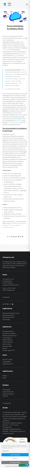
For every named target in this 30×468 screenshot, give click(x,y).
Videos (4, 378)
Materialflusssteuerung (8, 315)
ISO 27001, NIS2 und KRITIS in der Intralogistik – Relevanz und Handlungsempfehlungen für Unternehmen (15, 419)
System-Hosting (7, 344)
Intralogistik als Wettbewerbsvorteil (12, 429)
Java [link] (21, 190)
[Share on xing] (20, 236)
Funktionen (23, 53)
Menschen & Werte (7, 359)
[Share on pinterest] (13, 236)
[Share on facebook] (8, 236)
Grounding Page (7, 403)
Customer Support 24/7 (9, 350)
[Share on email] (22, 236)
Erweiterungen (6, 319)
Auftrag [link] (4, 140)
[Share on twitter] (9, 236)
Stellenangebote (7, 361)
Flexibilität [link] (5, 111)
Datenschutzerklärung (16, 466)
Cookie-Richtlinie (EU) (8, 392)
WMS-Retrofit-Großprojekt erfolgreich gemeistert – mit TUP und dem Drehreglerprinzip (12, 425)
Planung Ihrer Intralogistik (9, 333)
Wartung (5, 348)
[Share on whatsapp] (17, 236)
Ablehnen (15, 458)
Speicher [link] (25, 48)
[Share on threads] (11, 236)
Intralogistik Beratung (8, 331)
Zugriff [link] (24, 152)
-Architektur (17, 120)
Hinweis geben (6, 389)
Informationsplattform (13, 122)
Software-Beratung (7, 340)
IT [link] (14, 120)
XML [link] (4, 161)
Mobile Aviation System (9, 317)
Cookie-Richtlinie (8, 466)
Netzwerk (15, 55)
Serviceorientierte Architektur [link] (13, 70)
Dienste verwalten (5, 450)
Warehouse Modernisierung (10, 335)
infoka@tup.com (10, 290)
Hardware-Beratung (8, 342)
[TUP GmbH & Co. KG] (7, 4)
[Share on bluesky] (18, 236)
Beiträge (5, 375)
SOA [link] (26, 38)
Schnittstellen (6, 50)
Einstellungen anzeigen (15, 462)
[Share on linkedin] (15, 236)
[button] (27, 4)
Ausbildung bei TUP (7, 364)
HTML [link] (24, 190)
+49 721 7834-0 (11, 288)
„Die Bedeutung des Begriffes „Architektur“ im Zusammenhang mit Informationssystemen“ (14, 225)
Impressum (5, 396)
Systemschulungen (7, 346)
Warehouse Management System (11, 313)
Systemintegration (7, 338)
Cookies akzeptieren (15, 454)
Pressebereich (6, 297)
